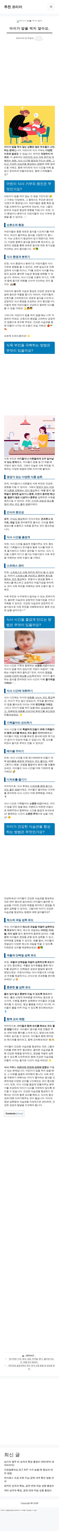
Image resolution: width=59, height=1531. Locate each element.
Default (30, 1355)
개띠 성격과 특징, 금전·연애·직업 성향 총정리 (28, 1490)
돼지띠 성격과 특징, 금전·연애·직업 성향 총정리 (29, 1485)
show (19, 1113)
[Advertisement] (29, 76)
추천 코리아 (13, 7)
